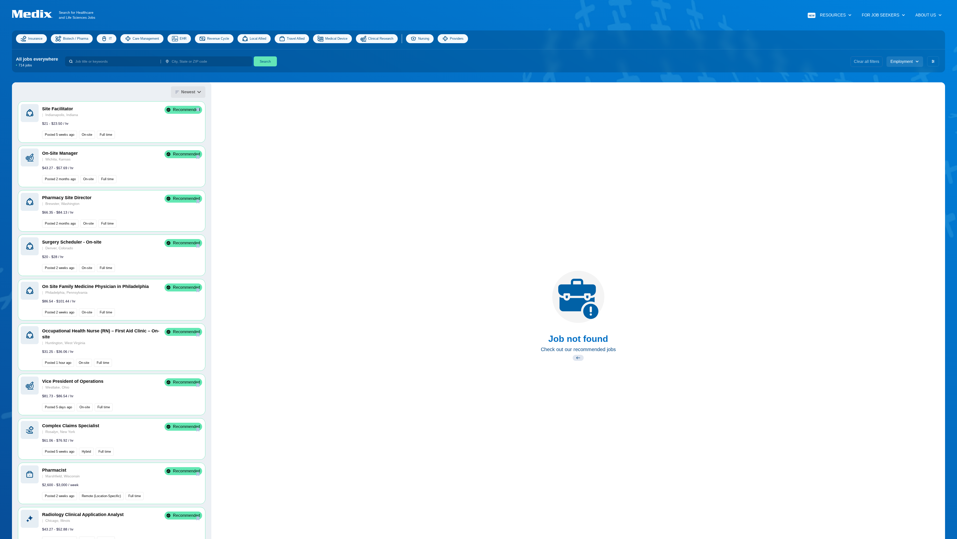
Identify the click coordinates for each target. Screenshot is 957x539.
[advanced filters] (933, 61)
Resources (827, 15)
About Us (925, 15)
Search (265, 61)
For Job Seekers (880, 15)
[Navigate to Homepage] (35, 14)
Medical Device (336, 38)
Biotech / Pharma (75, 38)
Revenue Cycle (218, 38)
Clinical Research (380, 38)
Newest (188, 92)
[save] (198, 109)
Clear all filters (866, 61)
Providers (457, 38)
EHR (183, 38)
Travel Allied (296, 38)
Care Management (146, 38)
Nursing (423, 38)
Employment (901, 61)
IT (110, 38)
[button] (111, 122)
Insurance (35, 38)
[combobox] (115, 61)
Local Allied (258, 38)
